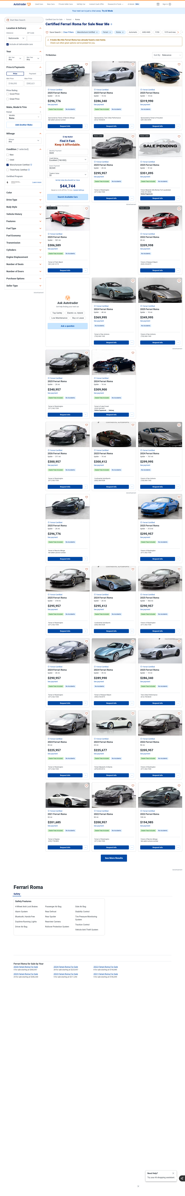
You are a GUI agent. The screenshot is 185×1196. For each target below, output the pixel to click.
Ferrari (68, 19)
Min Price (10, 79)
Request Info (65, 126)
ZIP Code (30, 33)
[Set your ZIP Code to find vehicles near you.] (111, 24)
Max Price (28, 79)
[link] (70, 109)
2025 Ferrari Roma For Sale (26, 974)
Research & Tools (114, 4)
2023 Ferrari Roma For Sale (66, 974)
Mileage (11, 139)
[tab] (17, 893)
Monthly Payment (55, 151)
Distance (9, 33)
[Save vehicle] (87, 64)
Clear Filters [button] (68, 32)
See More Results (114, 858)
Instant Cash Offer (96, 4)
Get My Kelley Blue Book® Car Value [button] (68, 180)
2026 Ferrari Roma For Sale (26, 967)
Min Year (12, 57)
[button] (158, 4)
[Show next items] (178, 32)
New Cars (51, 4)
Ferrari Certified (56, 90)
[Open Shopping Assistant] (182, 1178)
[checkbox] (12, 94)
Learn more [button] (36, 182)
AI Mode (133, 4)
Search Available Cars (68, 197)
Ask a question (67, 326)
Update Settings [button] (78, 190)
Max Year (30, 57)
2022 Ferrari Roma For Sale (106, 967)
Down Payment (54, 166)
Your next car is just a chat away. (92, 11)
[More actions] (86, 126)
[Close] (173, 1173)
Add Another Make (23, 125)
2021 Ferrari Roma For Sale (106, 974)
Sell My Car (81, 4)
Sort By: (157, 55)
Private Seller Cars (66, 4)
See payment (53, 105)
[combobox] (24, 20)
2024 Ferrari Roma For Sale (66, 967)
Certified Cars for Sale (54, 19)
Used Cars (39, 4)
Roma (77, 19)
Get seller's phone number (57, 120)
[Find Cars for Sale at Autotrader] (22, 4)
